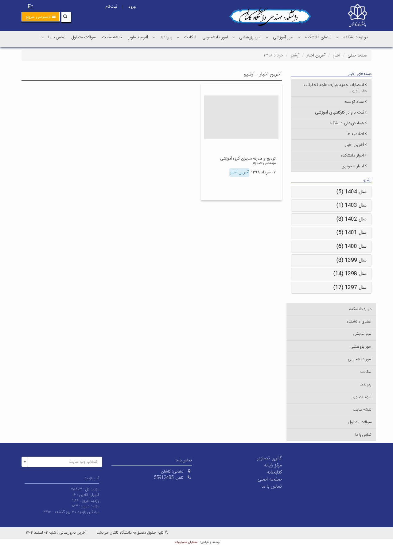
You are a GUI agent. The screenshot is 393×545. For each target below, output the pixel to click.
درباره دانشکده (355, 37)
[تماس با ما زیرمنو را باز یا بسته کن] (42, 37)
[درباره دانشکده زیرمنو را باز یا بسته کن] (337, 37)
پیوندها (166, 37)
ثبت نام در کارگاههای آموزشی (339, 112)
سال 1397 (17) (350, 288)
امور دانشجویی (215, 37)
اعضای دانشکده (318, 37)
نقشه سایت (112, 37)
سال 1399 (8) (352, 260)
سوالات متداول (84, 37)
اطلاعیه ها (355, 134)
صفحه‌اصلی (357, 55)
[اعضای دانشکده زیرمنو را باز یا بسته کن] (299, 37)
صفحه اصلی (270, 479)
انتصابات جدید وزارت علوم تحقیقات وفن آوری (335, 88)
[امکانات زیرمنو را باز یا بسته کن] (178, 37)
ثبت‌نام (111, 6)
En (30, 7)
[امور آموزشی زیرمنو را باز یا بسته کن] (267, 37)
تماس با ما (56, 37)
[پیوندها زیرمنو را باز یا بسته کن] (154, 37)
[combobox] (61, 462)
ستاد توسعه (354, 102)
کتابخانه (274, 472)
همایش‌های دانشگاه (347, 123)
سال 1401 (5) (352, 233)
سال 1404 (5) (352, 192)
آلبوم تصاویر (138, 37)
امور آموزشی (283, 37)
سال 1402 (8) (352, 219)
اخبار (336, 55)
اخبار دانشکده (352, 155)
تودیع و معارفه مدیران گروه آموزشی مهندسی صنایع (248, 160)
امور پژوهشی (250, 37)
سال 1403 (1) (352, 205)
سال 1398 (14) (350, 274)
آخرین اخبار (316, 55)
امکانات (190, 37)
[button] (40, 16)
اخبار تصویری (352, 166)
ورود (132, 6)
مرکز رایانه (273, 465)
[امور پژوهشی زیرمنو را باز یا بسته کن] (233, 37)
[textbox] (63, 462)
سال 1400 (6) (352, 246)
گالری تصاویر (269, 458)
